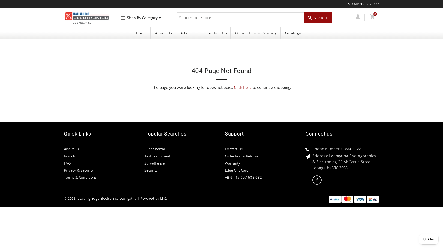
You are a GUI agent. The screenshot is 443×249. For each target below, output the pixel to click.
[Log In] (357, 17)
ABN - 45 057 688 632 (243, 177)
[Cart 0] (372, 17)
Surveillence (154, 163)
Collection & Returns (242, 156)
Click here (243, 87)
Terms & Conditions (80, 177)
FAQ (67, 163)
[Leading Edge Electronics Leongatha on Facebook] (317, 180)
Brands (70, 156)
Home (141, 33)
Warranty (232, 163)
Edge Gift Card (236, 170)
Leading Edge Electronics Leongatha (107, 198)
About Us (163, 33)
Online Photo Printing (256, 33)
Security (151, 170)
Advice (187, 33)
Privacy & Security (79, 170)
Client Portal (154, 149)
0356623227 (352, 149)
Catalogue (294, 33)
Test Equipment (157, 156)
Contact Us (217, 33)
